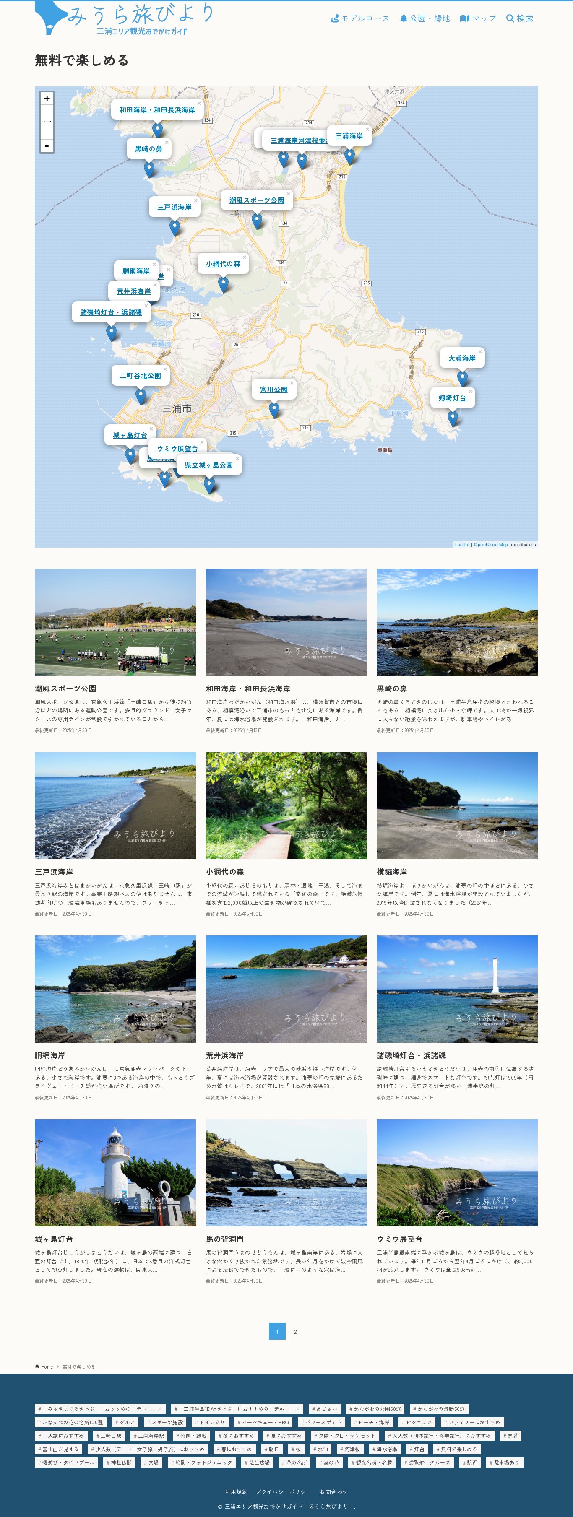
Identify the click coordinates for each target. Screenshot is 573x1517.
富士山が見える (60, 1448)
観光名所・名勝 (374, 1462)
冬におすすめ (238, 1435)
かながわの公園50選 (377, 1408)
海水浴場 (387, 1448)
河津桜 (352, 1448)
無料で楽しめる (459, 1448)
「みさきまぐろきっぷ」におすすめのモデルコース (102, 1408)
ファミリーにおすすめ (475, 1422)
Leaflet (462, 544)
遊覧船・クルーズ (430, 1462)
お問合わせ (334, 1492)
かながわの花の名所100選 (72, 1422)
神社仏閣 (121, 1462)
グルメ (127, 1422)
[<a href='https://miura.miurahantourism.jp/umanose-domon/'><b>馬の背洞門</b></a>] (164, 479)
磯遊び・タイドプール (68, 1462)
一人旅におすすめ (63, 1435)
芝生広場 (259, 1462)
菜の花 (331, 1462)
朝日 (274, 1448)
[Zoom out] (47, 146)
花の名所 (296, 1462)
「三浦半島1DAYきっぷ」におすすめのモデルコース (239, 1408)
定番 (513, 1435)
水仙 (323, 1448)
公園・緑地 (193, 1435)
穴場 (153, 1462)
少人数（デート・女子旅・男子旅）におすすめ (150, 1448)
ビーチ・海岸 (373, 1422)
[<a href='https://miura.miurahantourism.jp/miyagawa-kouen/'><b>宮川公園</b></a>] (274, 410)
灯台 (419, 1448)
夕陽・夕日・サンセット (346, 1435)
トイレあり (212, 1422)
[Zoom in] (47, 98)
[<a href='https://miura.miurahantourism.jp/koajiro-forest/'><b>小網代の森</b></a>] (223, 285)
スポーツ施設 (167, 1422)
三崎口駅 (111, 1435)
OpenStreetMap (491, 544)
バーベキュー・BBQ (265, 1422)
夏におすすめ (286, 1435)
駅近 (472, 1462)
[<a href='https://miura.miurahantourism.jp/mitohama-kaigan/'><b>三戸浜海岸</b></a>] (174, 228)
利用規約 (236, 1492)
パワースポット (323, 1422)
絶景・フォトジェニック (203, 1462)
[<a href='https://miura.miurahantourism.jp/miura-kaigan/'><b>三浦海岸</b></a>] (349, 157)
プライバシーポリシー (283, 1492)
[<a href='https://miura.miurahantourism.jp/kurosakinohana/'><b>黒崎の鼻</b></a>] (149, 170)
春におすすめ (236, 1448)
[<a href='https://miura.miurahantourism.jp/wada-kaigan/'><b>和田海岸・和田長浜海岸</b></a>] (157, 131)
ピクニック (419, 1422)
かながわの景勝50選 (441, 1408)
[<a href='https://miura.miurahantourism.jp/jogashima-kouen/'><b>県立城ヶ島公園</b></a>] (209, 486)
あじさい (326, 1408)
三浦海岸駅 (151, 1435)
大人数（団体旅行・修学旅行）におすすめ (441, 1435)
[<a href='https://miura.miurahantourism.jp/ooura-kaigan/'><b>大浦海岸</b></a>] (462, 379)
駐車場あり (507, 1462)
